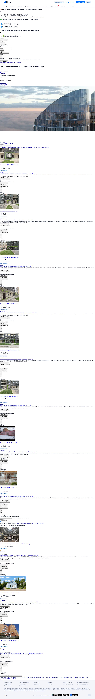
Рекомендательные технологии (39, 690)
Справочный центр (8, 682)
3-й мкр (29, 173)
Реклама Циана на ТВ (67, 682)
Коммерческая (37, 6)
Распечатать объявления (16, 675)
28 (32, 496)
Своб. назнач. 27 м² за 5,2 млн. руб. (8, 487)
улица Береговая (31, 601)
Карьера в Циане (7, 685)
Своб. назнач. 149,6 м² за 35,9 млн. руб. (9, 257)
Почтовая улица (31, 451)
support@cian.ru (14, 690)
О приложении (48, 695)
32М (37, 601)
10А (36, 451)
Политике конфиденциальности (82, 689)
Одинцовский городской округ (15, 173)
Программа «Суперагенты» (83, 682)
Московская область (4, 173)
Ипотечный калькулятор (68, 684)
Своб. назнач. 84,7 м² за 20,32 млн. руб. (9, 396)
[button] (47, 11)
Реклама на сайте (22, 684)
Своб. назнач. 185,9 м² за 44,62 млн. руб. (9, 350)
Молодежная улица (32, 555)
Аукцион (50, 682)
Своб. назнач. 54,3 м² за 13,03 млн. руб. (9, 303)
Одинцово (11, 555)
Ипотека (44, 6)
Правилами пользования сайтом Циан (17, 689)
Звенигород (24, 173)
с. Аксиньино (25, 601)
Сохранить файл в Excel (5, 675)
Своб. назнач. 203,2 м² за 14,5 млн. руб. (9, 640)
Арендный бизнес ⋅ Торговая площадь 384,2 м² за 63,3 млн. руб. (15, 544)
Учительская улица (38, 653)
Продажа (12, 6)
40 (42, 653)
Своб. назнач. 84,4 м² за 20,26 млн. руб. (9, 164)
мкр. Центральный (18, 555)
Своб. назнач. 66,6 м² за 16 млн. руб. (8, 211)
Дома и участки (28, 6)
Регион (2, 49)
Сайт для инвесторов (23, 685)
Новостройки (19, 6)
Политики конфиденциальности (37, 523)
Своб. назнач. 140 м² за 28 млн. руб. (8, 442)
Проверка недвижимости (82, 684)
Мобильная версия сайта (38, 695)
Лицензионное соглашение (41, 689)
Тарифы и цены (7, 684)
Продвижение (36, 684)
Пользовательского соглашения (23, 523)
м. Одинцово (24, 555)
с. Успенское (31, 653)
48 (37, 555)
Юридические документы (24, 682)
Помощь (50, 684)
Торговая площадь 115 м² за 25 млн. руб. (10, 593)
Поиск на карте (37, 682)
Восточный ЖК (35, 312)
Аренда (5, 6)
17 (32, 173)
